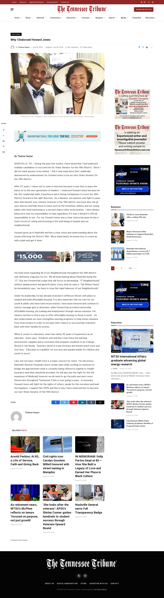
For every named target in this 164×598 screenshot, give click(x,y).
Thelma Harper (24, 47)
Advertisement (52, 2)
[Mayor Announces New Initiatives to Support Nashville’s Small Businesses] (117, 236)
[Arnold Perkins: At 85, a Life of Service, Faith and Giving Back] (25, 444)
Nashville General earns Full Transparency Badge (88, 508)
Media (123, 18)
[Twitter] (3, 135)
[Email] (3, 152)
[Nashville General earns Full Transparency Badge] (89, 492)
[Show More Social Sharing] (151, 47)
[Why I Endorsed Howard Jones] (57, 83)
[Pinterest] (3, 146)
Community (55, 18)
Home (14, 2)
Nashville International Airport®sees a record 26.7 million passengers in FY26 (138, 251)
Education (71, 18)
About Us (23, 2)
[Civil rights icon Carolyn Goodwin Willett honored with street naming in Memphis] (57, 444)
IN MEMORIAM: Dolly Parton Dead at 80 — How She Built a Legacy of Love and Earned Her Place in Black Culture (89, 466)
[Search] (152, 2)
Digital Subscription (36, 2)
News (28, 18)
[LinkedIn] (3, 141)
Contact (115, 583)
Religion (99, 18)
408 (130, 268)
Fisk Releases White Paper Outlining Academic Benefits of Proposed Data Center (139, 423)
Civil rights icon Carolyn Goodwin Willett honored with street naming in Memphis (56, 464)
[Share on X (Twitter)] (143, 47)
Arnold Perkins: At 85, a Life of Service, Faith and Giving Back (25, 460)
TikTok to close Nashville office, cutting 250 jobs (137, 215)
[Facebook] (3, 130)
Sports (112, 18)
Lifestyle (85, 18)
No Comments (73, 47)
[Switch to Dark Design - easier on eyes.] (149, 2)
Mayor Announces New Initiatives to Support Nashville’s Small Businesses (139, 234)
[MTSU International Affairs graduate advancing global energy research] (132, 341)
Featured (16, 34)
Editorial (40, 18)
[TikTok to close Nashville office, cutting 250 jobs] (117, 219)
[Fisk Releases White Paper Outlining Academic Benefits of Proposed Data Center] (117, 424)
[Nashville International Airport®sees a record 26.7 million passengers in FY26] (117, 253)
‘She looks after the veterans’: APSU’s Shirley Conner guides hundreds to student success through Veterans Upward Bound (57, 516)
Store (84, 583)
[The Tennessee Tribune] (82, 9)
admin (115, 368)
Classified (136, 18)
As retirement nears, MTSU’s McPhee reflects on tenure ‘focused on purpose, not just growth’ (24, 512)
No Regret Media (100, 589)
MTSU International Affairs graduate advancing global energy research (128, 360)
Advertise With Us (143, 9)
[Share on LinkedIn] (147, 47)
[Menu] (12, 9)
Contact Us (65, 2)
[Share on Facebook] (139, 47)
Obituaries (149, 18)
